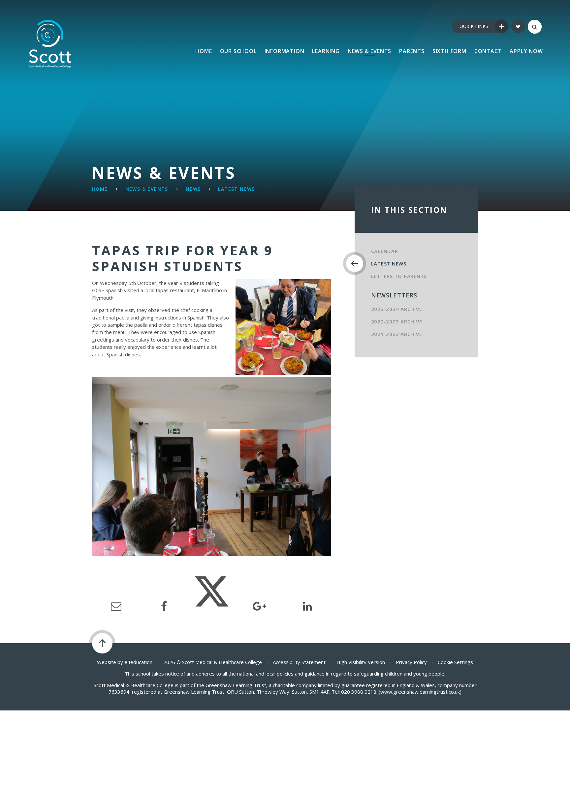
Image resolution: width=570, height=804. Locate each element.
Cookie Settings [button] (455, 662)
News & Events (146, 189)
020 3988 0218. (359, 691)
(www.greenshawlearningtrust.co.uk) (419, 691)
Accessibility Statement (299, 662)
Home (100, 189)
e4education (138, 662)
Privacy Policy (411, 662)
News (193, 189)
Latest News (236, 189)
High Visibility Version (360, 662)
